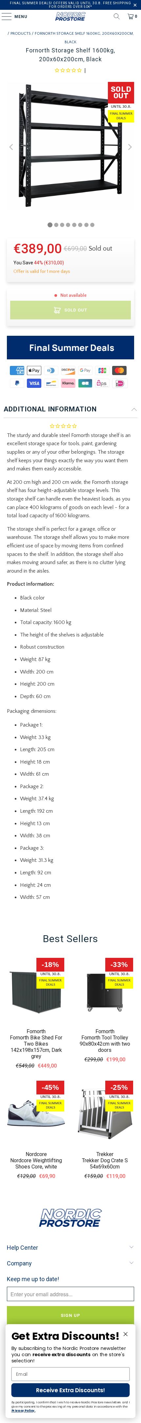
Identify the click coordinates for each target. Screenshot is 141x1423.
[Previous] (12, 147)
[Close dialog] (125, 1334)
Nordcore (36, 1154)
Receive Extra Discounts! (70, 1390)
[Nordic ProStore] (70, 16)
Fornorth (36, 1031)
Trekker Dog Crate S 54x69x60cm (105, 1163)
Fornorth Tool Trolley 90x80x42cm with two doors (105, 1043)
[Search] (117, 16)
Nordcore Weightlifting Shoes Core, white (36, 1163)
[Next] (129, 147)
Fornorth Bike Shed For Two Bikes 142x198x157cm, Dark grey (36, 1046)
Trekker (104, 1154)
